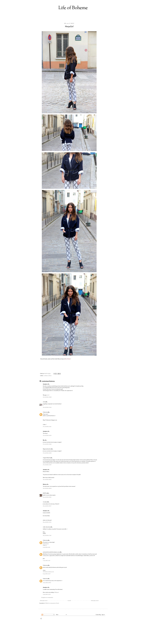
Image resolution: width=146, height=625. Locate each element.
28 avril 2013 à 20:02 (47, 397)
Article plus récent (43, 600)
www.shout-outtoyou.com (48, 571)
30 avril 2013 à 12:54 (47, 522)
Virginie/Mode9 (46, 457)
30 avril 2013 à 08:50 (47, 488)
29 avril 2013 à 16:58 (47, 435)
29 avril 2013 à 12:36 (47, 426)
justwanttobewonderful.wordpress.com (51, 552)
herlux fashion (46, 543)
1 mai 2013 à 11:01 (46, 547)
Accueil (69, 600)
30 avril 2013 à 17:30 (47, 535)
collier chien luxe (46, 527)
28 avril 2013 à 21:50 (47, 407)
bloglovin (45, 545)
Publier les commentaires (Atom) (52, 603)
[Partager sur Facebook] (58, 373)
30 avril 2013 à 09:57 (47, 506)
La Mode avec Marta (47, 375)
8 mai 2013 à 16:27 (46, 574)
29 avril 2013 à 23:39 (47, 464)
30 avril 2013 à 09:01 (47, 497)
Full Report (56, 592)
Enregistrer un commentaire (47, 597)
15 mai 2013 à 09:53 (47, 582)
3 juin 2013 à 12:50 (46, 594)
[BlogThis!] (55, 373)
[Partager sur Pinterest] (60, 373)
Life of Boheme (73, 8)
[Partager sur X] (57, 373)
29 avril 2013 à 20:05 (47, 444)
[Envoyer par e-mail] (54, 373)
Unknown (45, 412)
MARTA (44, 493)
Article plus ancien (95, 600)
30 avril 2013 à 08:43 (47, 479)
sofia (44, 401)
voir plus (45, 502)
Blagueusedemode (46, 449)
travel (48, 395)
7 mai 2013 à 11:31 (46, 560)
